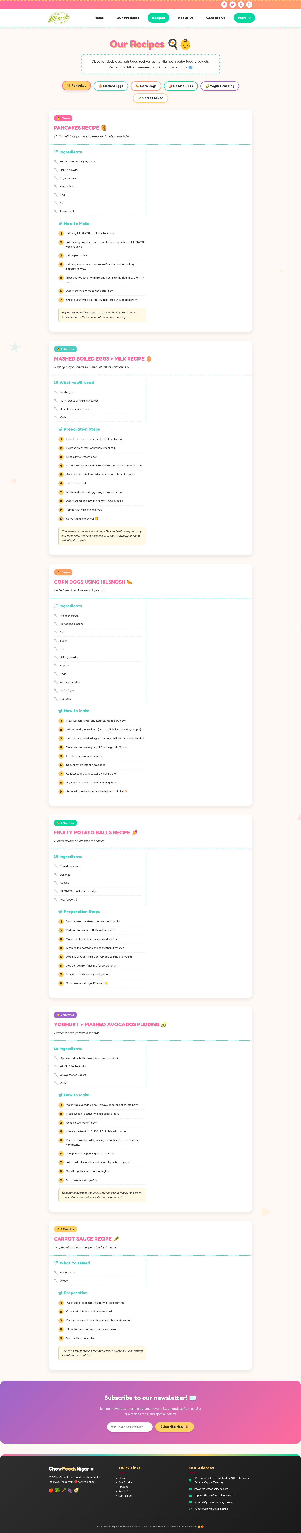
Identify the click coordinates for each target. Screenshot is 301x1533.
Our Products (128, 18)
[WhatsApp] (241, 4)
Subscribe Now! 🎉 (174, 1427)
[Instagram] (249, 4)
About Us (186, 18)
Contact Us (215, 18)
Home (99, 18)
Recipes (158, 18)
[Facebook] (224, 4)
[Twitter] (232, 4)
